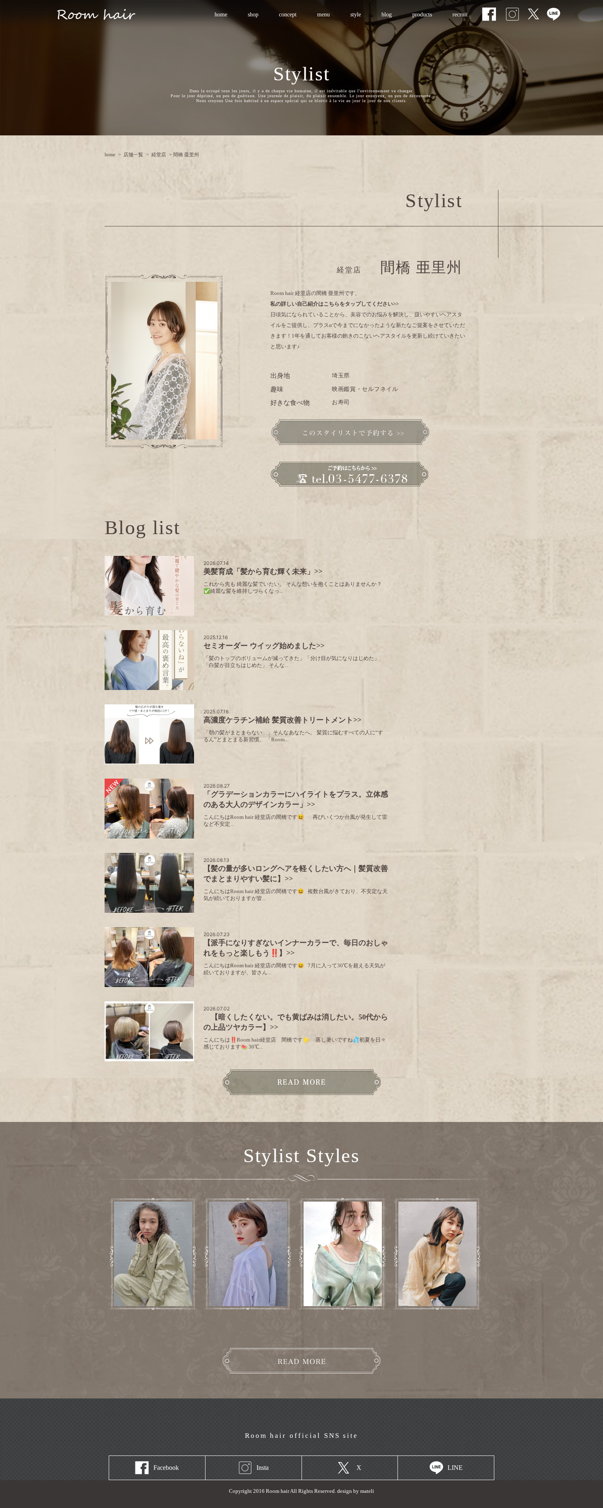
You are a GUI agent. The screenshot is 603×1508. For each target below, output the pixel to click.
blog (386, 14)
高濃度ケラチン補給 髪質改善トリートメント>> (282, 720)
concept (288, 14)
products (422, 14)
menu (318, 14)
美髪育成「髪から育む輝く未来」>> (262, 571)
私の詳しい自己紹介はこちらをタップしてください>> (334, 304)
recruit (454, 14)
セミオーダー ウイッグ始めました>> (263, 646)
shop (253, 14)
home (221, 14)
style (355, 14)
